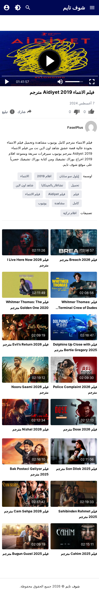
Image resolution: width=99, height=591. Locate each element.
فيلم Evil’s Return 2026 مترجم (25, 344)
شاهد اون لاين (24, 185)
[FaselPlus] (91, 132)
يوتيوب (42, 203)
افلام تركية (69, 213)
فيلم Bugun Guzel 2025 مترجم (25, 554)
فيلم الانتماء (32, 194)
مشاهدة (59, 203)
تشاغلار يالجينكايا (52, 185)
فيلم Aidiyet (56, 194)
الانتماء (24, 176)
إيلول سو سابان (69, 176)
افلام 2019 (44, 176)
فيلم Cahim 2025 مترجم (79, 554)
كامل (76, 203)
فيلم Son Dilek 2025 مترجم (76, 469)
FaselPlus (75, 127)
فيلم (76, 194)
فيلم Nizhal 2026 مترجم (30, 429)
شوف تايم (74, 7)
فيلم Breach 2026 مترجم (78, 260)
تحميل (75, 185)
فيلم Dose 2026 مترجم (80, 429)
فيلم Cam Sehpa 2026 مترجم (26, 511)
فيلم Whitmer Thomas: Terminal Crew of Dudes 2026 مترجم (77, 307)
